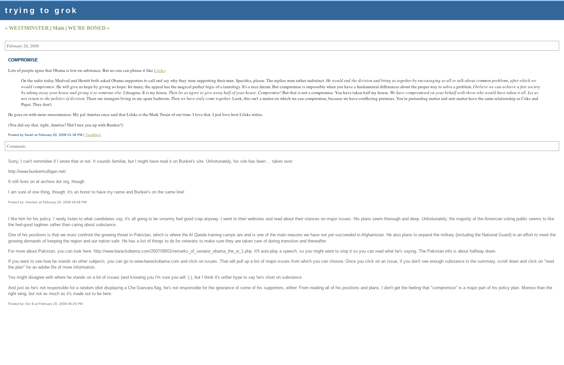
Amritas (31, 202)
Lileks (159, 70)
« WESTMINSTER (27, 28)
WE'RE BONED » (89, 28)
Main (58, 28)
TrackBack (93, 135)
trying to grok (41, 10)
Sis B (29, 304)
